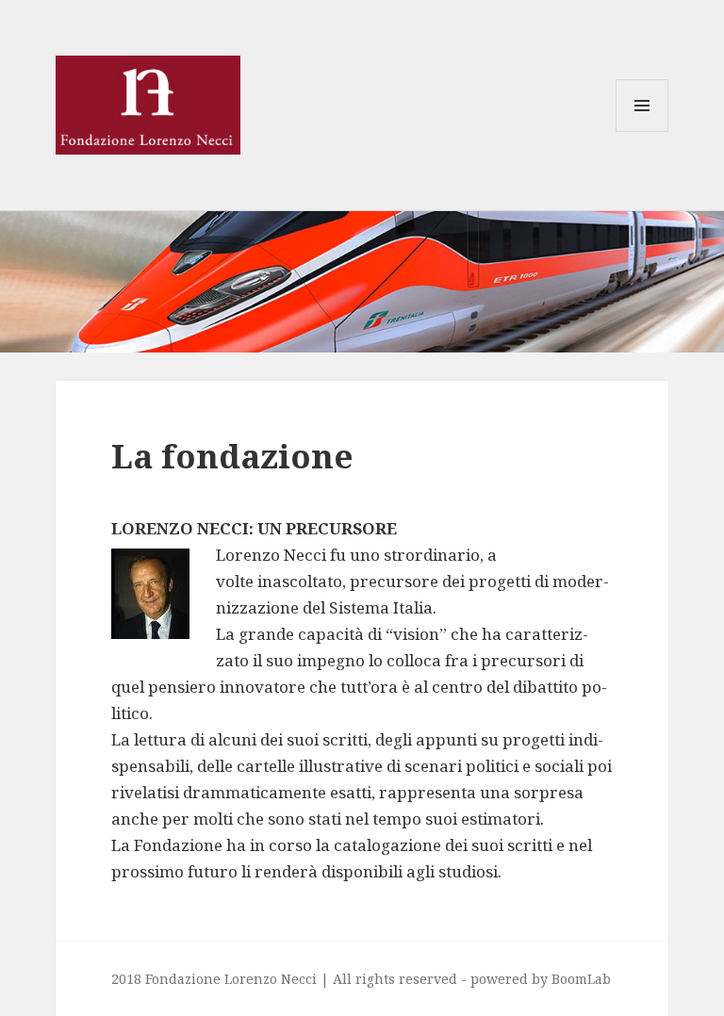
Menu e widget (642, 131)
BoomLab (581, 979)
